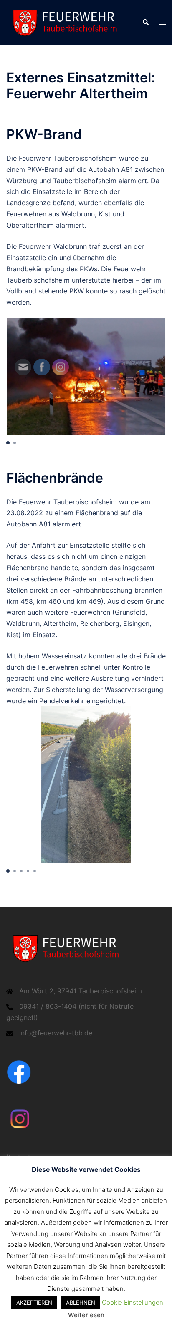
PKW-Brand (44, 134)
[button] (145, 22)
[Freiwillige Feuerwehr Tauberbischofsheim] (67, 21)
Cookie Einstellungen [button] (132, 1302)
